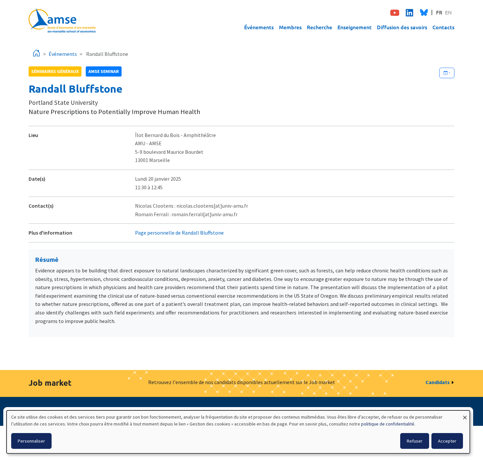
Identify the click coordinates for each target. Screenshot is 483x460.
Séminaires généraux (55, 71)
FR (439, 12)
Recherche (319, 27)
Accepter (447, 441)
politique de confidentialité (387, 424)
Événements (259, 27)
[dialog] (238, 431)
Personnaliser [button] (31, 441)
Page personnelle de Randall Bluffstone (179, 232)
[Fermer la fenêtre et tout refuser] (465, 414)
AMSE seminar (103, 71)
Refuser (415, 441)
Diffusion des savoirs (402, 27)
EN (448, 12)
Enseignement (354, 27)
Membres (290, 27)
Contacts (443, 27)
